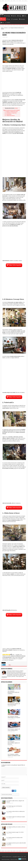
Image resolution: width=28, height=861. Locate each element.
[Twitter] (15, 791)
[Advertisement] (14, 82)
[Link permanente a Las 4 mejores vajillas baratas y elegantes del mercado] (4, 802)
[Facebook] (13, 791)
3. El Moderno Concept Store (10, 112)
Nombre (3, 777)
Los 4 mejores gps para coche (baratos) (14, 806)
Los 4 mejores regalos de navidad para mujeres (15, 816)
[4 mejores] (14, 11)
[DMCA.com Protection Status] (22, 859)
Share (4, 664)
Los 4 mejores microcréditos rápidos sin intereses (14, 743)
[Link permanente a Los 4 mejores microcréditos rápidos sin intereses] (14, 737)
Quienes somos (8, 856)
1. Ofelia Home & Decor (9, 115)
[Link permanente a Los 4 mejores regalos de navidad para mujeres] (4, 818)
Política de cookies (14, 859)
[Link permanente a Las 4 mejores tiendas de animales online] (4, 839)
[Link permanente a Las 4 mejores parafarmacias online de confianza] (14, 687)
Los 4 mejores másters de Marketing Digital (14, 704)
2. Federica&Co (8, 114)
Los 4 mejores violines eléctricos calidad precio (15, 811)
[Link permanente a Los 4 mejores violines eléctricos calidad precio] (4, 813)
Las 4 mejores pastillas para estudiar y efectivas (15, 826)
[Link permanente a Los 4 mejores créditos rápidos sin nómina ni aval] (14, 750)
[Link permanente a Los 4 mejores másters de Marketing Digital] (14, 699)
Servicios (6, 27)
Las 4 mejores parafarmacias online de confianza (13, 692)
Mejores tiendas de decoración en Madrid (11, 110)
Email (2, 780)
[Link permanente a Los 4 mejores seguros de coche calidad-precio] (14, 725)
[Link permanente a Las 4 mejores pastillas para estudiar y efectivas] (4, 828)
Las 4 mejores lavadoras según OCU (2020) (15, 832)
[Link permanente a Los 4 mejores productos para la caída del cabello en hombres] (4, 844)
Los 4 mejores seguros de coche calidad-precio (14, 729)
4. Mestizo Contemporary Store (11, 111)
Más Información (15, 265)
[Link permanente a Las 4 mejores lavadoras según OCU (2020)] (4, 833)
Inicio (2, 16)
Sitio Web (3, 783)
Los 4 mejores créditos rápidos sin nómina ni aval (14, 755)
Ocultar (16, 108)
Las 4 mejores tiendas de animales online (14, 837)
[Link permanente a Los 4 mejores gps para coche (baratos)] (4, 807)
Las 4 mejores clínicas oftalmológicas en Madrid (14, 717)
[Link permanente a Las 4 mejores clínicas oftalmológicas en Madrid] (14, 712)
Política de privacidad (5, 859)
